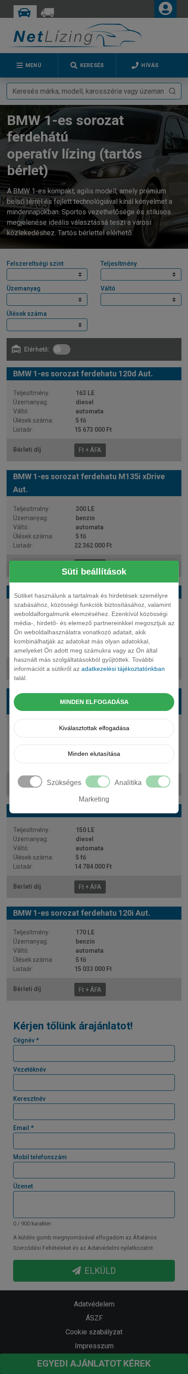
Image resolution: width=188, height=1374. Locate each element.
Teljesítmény (119, 263)
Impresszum (94, 1346)
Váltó (108, 288)
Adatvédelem (94, 1304)
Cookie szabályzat (94, 1332)
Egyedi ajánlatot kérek (94, 1363)
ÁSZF (94, 1318)
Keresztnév (29, 1098)
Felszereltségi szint (35, 263)
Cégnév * (26, 1040)
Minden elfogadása (94, 701)
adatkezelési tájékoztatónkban (123, 668)
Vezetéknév (29, 1069)
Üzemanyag (24, 288)
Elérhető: (36, 349)
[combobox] (94, 91)
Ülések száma (27, 313)
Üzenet (23, 1186)
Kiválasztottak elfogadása (94, 727)
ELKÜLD (100, 1271)
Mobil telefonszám (40, 1157)
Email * (23, 1127)
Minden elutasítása (94, 753)
